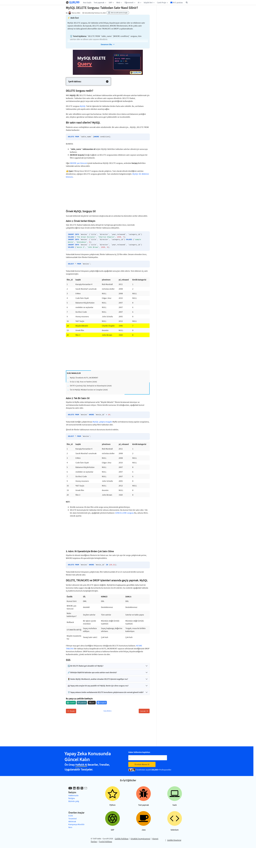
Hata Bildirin (108, 711)
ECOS (70, 815)
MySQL (83, 106)
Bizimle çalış (73, 801)
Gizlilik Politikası (121, 838)
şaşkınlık (83, 703)
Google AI (103, 703)
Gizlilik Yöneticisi (174, 840)
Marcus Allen (76, 13)
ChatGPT (72, 703)
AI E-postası (178, 2)
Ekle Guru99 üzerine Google (119, 13)
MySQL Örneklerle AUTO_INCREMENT (84, 377)
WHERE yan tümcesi (78, 163)
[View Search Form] (186, 2)
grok (93, 703)
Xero (70, 827)
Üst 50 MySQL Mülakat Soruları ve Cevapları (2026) (89, 390)
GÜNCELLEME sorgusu (124, 513)
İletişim (71, 798)
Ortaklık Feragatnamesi (140, 838)
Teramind (72, 818)
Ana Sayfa (87, 2)
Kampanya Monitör (76, 824)
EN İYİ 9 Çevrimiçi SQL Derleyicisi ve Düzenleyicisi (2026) (91, 385)
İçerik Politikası (105, 841)
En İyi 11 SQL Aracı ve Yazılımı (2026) (83, 381)
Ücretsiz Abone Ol (141, 764)
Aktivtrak (72, 821)
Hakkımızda (73, 795)
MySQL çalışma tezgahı (102, 421)
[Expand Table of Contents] (107, 81)
